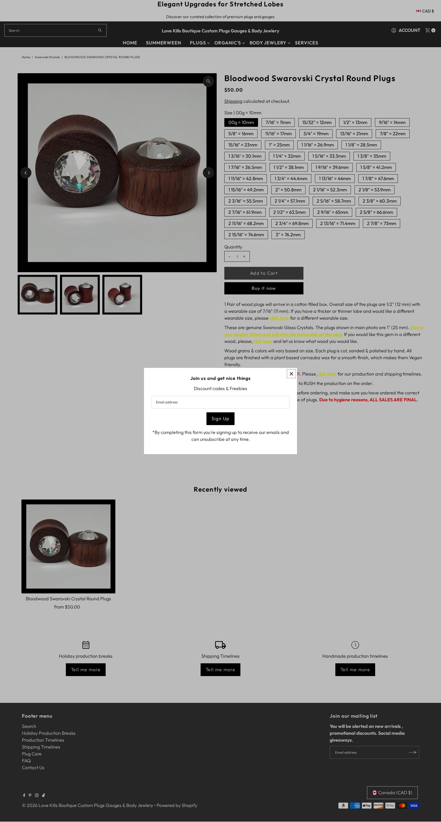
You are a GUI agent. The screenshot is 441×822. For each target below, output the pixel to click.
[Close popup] (291, 373)
